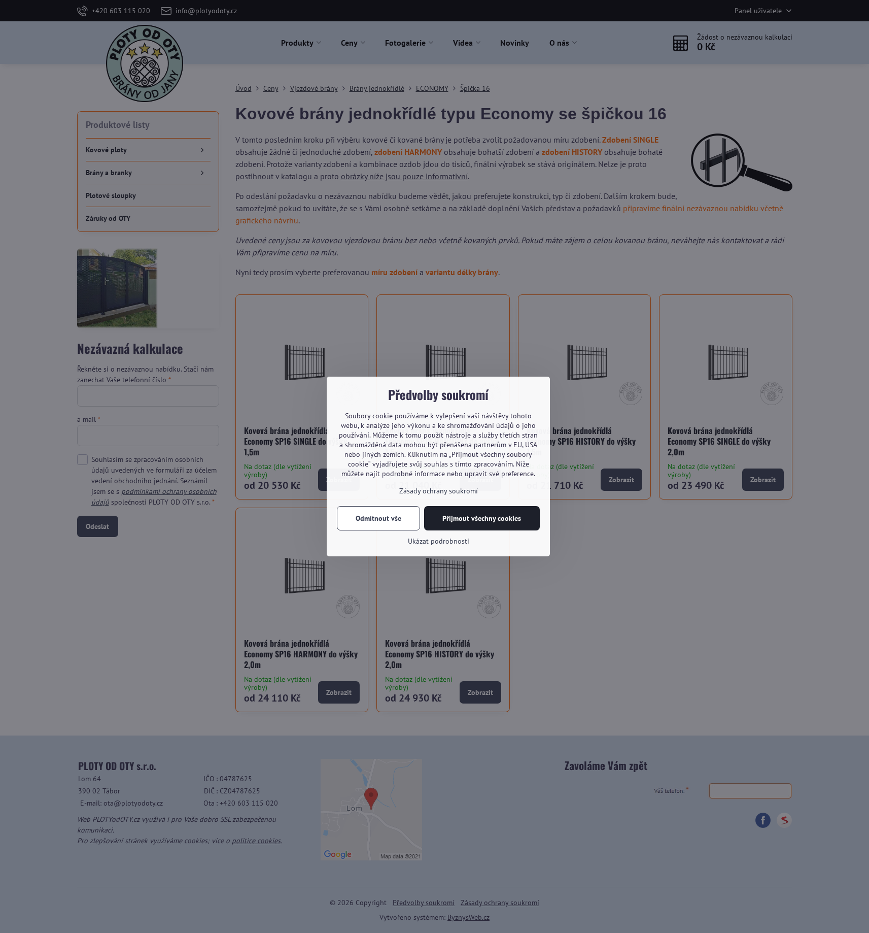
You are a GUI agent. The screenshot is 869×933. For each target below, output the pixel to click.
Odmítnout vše (378, 518)
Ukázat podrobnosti (438, 541)
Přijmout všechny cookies (481, 518)
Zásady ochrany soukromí (438, 490)
